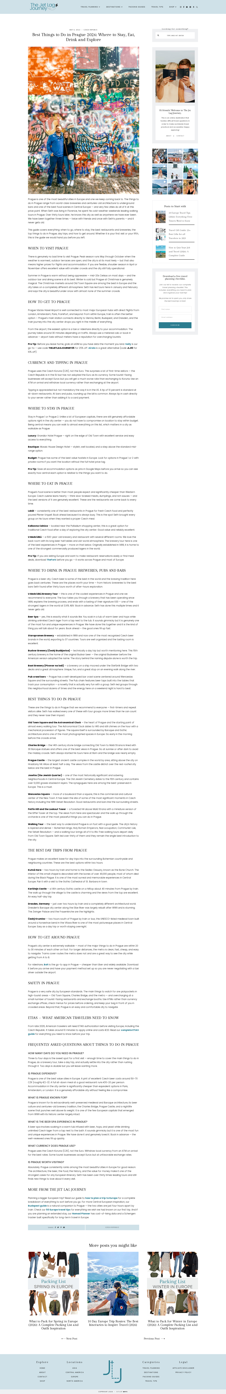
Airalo (91, 348)
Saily (128, 344)
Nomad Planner (81, 1213)
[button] (159, 156)
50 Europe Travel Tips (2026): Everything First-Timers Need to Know (181, 217)
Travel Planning (89, 7)
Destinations (113, 7)
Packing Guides (137, 7)
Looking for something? (175, 29)
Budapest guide (37, 1205)
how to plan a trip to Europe (101, 1198)
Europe (74, 1377)
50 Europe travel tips (58, 1209)
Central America (75, 1372)
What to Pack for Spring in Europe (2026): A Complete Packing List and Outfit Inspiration (53, 1324)
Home (42, 1368)
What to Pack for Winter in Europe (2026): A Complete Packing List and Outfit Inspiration (172, 1324)
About (168, 136)
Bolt (46, 964)
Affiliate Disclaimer (183, 1368)
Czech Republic (91, 30)
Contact (180, 136)
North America (75, 1381)
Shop (171, 7)
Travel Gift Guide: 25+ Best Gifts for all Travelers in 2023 (179, 234)
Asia (74, 1368)
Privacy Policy (183, 1372)
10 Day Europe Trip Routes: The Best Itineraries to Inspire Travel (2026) (113, 1323)
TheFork (51, 559)
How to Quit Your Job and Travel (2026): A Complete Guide (179, 251)
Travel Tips (157, 7)
